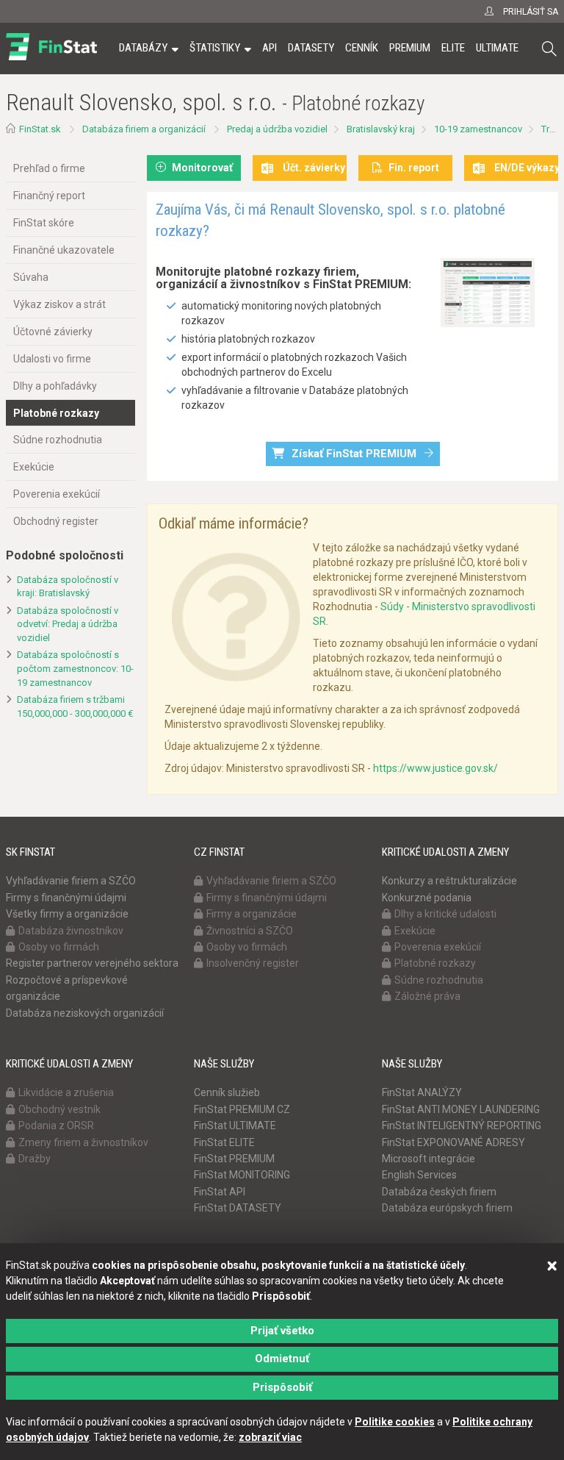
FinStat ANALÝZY (422, 1092)
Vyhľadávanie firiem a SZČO (71, 881)
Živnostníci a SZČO (249, 931)
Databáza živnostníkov (70, 931)
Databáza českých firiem (439, 1192)
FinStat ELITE (224, 1142)
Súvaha (30, 277)
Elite (453, 47)
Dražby (34, 1158)
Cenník (361, 47)
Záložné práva (427, 996)
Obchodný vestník (59, 1109)
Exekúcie (33, 467)
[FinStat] (51, 58)
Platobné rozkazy (56, 413)
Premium (409, 47)
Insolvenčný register (252, 963)
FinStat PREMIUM (234, 1158)
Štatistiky (214, 47)
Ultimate (497, 47)
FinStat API (219, 1192)
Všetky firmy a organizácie (67, 914)
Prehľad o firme (49, 168)
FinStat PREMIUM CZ (242, 1109)
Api (269, 47)
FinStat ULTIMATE (235, 1125)
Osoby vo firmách (58, 947)
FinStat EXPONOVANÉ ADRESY (453, 1142)
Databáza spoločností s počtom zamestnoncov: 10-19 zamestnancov (75, 668)
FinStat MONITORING (242, 1175)
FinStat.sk (40, 129)
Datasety (311, 47)
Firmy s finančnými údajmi (66, 897)
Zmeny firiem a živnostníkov (83, 1142)
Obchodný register (55, 521)
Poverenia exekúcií (56, 494)
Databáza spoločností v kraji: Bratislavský (67, 586)
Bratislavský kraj (381, 129)
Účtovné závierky (53, 331)
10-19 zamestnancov (478, 129)
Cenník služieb (227, 1092)
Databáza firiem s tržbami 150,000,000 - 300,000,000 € (75, 706)
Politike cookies (395, 1422)
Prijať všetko (282, 1330)
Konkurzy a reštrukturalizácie (449, 881)
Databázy (143, 47)
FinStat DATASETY (237, 1208)
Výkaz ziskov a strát (59, 304)
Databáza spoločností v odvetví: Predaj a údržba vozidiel (67, 624)
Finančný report (49, 195)
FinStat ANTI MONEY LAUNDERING (461, 1109)
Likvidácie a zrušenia (66, 1092)
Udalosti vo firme (52, 359)
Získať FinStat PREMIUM (354, 453)
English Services (419, 1175)
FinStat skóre (43, 223)
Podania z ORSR (56, 1125)
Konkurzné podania (426, 897)
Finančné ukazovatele (64, 250)
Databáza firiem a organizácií (144, 129)
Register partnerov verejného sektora (92, 963)
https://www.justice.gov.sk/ (435, 768)
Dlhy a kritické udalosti (445, 914)
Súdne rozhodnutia (57, 439)
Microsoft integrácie (428, 1158)
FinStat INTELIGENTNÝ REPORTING (461, 1125)
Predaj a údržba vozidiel (277, 129)
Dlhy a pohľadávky (55, 386)
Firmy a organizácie (251, 914)
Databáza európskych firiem (447, 1208)
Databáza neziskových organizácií (85, 1013)
